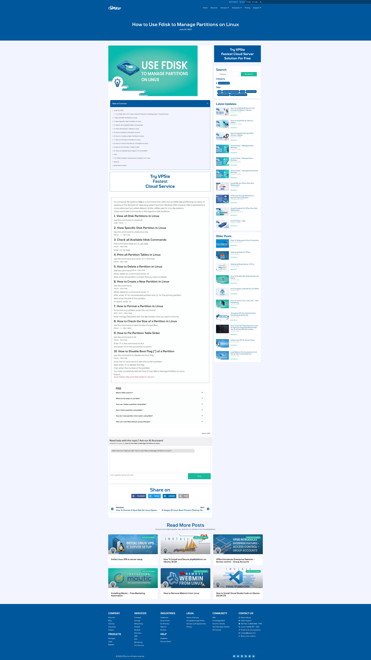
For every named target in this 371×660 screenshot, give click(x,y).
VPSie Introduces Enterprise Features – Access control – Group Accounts (235, 560)
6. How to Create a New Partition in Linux (129, 136)
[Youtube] (249, 656)
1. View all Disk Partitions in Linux (125, 118)
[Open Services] (228, 8)
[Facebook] (234, 656)
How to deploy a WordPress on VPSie (245, 289)
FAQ (115, 154)
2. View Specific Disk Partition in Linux (127, 121)
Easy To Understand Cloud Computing (245, 240)
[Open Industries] (241, 8)
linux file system (251, 91)
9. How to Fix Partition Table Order (126, 147)
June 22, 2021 (118, 110)
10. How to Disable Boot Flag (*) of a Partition (130, 151)
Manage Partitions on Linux (238, 94)
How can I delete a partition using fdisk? (131, 404)
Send (199, 476)
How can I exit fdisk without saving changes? (133, 422)
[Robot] (253, 656)
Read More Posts (120, 165)
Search (116, 162)
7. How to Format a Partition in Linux (127, 140)
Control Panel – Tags (238, 221)
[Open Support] (260, 8)
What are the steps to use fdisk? (128, 398)
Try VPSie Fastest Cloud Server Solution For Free (132, 158)
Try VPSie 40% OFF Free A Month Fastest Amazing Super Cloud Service (141, 114)
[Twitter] (238, 656)
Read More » (234, 115)
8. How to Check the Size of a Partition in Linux (131, 143)
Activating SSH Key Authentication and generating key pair (243, 314)
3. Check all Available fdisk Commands (128, 125)
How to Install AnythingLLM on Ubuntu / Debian (242, 134)
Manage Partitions (223, 94)
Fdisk (219, 91)
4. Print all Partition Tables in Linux (126, 129)
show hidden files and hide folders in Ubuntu (134, 377)
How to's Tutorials (224, 83)
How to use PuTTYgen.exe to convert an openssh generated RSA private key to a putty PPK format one (244, 327)
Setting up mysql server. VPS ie (242, 264)
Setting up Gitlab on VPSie (240, 252)
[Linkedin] (241, 656)
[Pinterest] (245, 656)
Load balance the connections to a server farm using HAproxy (244, 353)
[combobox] (228, 74)
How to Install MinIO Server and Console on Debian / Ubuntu (242, 109)
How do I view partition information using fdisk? (134, 416)
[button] (261, 2)
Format (242, 91)
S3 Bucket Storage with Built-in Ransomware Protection (242, 196)
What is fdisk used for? (124, 393)
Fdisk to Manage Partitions (230, 91)
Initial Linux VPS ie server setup (243, 340)
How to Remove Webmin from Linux (181, 593)
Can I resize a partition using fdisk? (129, 410)
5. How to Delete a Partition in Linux (127, 132)
